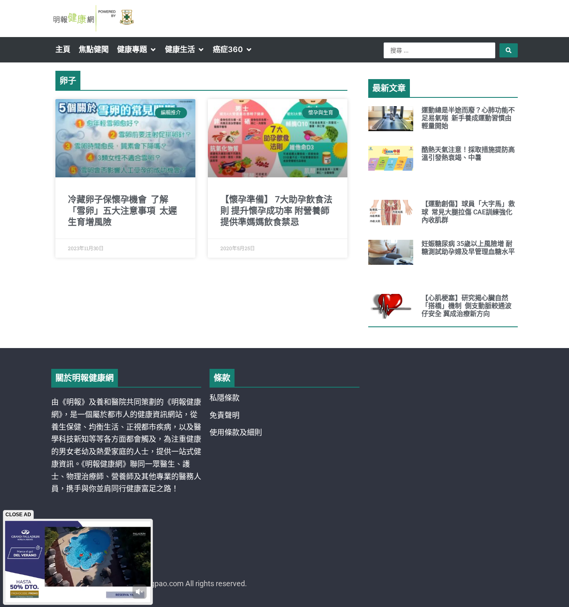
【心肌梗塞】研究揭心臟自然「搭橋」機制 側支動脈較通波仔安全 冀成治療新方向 (467, 306)
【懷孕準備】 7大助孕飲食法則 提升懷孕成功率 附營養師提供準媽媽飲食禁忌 (276, 210)
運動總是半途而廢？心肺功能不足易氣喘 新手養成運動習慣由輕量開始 (468, 118)
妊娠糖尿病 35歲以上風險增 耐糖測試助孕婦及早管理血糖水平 (468, 248)
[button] (137, 49)
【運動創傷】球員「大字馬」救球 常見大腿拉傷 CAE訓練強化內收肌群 (468, 212)
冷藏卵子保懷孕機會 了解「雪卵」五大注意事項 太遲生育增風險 (122, 210)
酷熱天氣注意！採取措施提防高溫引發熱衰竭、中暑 (468, 154)
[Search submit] (508, 50)
